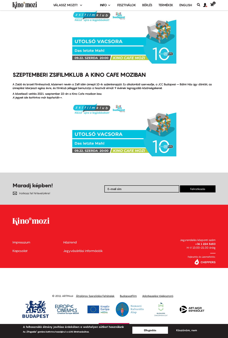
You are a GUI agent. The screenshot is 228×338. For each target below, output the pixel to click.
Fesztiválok (126, 5)
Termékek (165, 5)
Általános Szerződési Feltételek (95, 295)
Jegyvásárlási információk (83, 251)
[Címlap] (30, 5)
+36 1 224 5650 (205, 243)
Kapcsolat (20, 251)
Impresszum (21, 242)
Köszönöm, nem (186, 330)
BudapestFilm (128, 295)
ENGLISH (185, 5)
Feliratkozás (197, 189)
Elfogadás (150, 330)
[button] (206, 5)
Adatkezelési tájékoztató (157, 295)
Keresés (200, 5)
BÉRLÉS (147, 5)
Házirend (70, 242)
